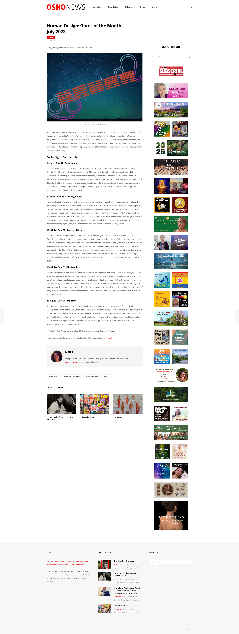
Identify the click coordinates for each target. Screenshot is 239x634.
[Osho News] (66, 7)
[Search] (190, 7)
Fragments (117, 417)
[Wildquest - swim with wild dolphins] (162, 287)
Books (116, 564)
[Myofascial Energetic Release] (180, 344)
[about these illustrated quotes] (171, 529)
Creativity (113, 7)
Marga (69, 351)
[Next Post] (237, 317)
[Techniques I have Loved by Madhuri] (171, 249)
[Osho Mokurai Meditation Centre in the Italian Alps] (180, 363)
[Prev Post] (2, 317)
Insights (117, 609)
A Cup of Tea (119, 579)
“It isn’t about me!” (88, 417)
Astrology (54, 376)
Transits (51, 38)
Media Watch (119, 597)
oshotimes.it (107, 338)
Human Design (92, 376)
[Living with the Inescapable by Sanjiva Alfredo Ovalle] (180, 136)
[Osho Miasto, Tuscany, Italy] (171, 155)
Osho (142, 7)
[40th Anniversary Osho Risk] (171, 440)
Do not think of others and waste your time (61, 418)
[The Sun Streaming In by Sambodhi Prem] (171, 193)
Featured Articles (72, 376)
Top (191, 629)
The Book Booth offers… (124, 561)
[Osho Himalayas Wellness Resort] (171, 117)
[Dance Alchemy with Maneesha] (171, 231)
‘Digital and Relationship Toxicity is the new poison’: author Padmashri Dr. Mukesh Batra (127, 590)
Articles (97, 7)
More (154, 7)
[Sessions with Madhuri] (171, 98)
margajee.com (71, 362)
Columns (129, 7)
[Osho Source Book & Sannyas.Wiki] (180, 212)
